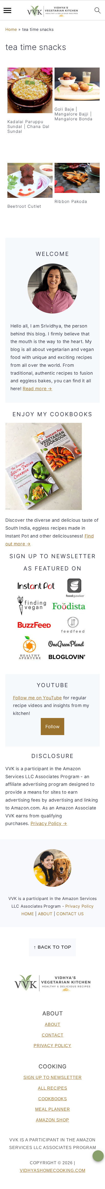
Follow (52, 726)
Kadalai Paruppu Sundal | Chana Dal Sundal (28, 126)
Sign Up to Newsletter (52, 1077)
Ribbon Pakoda (71, 201)
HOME (28, 913)
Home (11, 29)
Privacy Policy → (49, 823)
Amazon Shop (52, 1120)
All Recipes (52, 1088)
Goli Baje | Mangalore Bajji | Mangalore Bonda (74, 114)
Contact (52, 1035)
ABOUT (46, 913)
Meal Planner (52, 1109)
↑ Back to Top (52, 947)
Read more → (37, 388)
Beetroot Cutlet (24, 206)
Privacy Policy (79, 906)
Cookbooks (52, 1099)
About (52, 1024)
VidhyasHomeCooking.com (52, 1170)
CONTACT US (70, 913)
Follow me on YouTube (37, 697)
